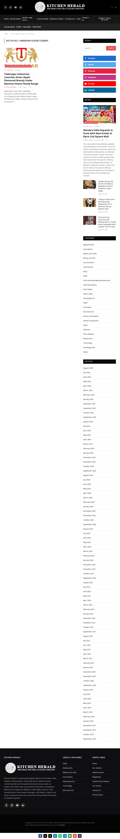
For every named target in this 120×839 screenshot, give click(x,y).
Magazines (27, 27)
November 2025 (89, 408)
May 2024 (87, 489)
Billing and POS (89, 258)
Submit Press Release (104, 19)
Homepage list (89, 298)
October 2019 (88, 734)
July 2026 (86, 372)
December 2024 (89, 457)
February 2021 (88, 663)
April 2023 (87, 547)
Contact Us (85, 19)
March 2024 (87, 497)
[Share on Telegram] (65, 836)
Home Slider (88, 294)
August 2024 (88, 475)
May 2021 (87, 649)
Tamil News (36, 27)
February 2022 (88, 609)
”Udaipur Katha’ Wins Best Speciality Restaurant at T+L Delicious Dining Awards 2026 (106, 204)
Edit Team (88, 140)
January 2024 (88, 506)
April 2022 (87, 600)
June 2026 (87, 377)
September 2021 (89, 632)
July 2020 (86, 694)
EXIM (79, 19)
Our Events (96, 786)
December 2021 (89, 618)
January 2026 (88, 399)
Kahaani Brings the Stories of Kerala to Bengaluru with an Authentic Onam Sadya (105, 186)
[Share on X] (45, 836)
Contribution (88, 267)
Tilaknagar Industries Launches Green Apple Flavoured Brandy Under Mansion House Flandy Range (21, 78)
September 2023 (89, 524)
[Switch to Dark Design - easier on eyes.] (112, 7)
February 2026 (88, 395)
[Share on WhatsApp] (60, 836)
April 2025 (87, 439)
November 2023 (89, 515)
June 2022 (87, 591)
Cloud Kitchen (88, 262)
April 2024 (87, 493)
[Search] (115, 7)
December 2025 (89, 404)
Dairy (85, 271)
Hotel (85, 303)
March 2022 (87, 605)
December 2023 (89, 511)
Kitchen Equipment (90, 320)
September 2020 (89, 685)
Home (6, 19)
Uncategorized (89, 347)
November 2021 (89, 623)
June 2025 (87, 430)
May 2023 (87, 542)
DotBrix (62, 825)
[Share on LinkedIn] (55, 836)
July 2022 (86, 587)
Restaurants (15, 19)
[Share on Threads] (50, 836)
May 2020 (87, 703)
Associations (43, 19)
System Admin (11, 87)
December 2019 (89, 725)
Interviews (87, 307)
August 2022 (88, 582)
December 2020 (89, 672)
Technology (70, 19)
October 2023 (88, 520)
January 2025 (88, 453)
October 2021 (88, 627)
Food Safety (87, 289)
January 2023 (88, 560)
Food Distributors (90, 285)
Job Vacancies (9, 27)
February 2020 (88, 716)
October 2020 (88, 681)
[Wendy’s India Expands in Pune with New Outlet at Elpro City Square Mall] (99, 114)
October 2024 (88, 466)
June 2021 (87, 645)
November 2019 (89, 730)
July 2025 (86, 426)
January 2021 (88, 667)
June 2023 (87, 538)
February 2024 (88, 502)
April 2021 (87, 654)
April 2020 (87, 707)
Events (19, 27)
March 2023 (87, 551)
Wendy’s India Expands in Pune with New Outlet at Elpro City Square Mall (98, 133)
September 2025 (89, 417)
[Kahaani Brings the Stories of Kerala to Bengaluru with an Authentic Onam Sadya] (89, 184)
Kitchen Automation (91, 316)
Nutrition (86, 329)
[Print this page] (75, 836)
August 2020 (88, 690)
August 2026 (88, 368)
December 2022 (89, 564)
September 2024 (89, 471)
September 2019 (89, 739)
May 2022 (87, 596)
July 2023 (86, 533)
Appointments (88, 245)
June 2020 (87, 699)
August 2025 (88, 421)
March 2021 (87, 658)
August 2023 (88, 529)
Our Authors (97, 768)
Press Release (88, 334)
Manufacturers (57, 19)
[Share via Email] (70, 836)
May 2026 (87, 381)
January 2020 (88, 721)
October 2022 (88, 573)
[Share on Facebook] (40, 836)
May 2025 (87, 435)
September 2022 (89, 578)
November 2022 (89, 569)
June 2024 (87, 484)
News (85, 325)
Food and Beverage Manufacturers (18, 66)
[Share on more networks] (80, 836)
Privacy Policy (97, 795)
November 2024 (89, 462)
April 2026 (87, 386)
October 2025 (88, 413)
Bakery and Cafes (27, 19)
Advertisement (98, 772)
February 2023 (88, 556)
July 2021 (86, 640)
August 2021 (88, 636)
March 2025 (87, 444)
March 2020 (87, 712)
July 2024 (86, 480)
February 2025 (88, 448)
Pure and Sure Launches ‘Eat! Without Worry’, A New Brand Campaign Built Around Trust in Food (107, 222)
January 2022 (88, 614)
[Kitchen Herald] (60, 7)
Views (85, 352)
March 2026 (87, 390)
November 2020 (89, 676)
